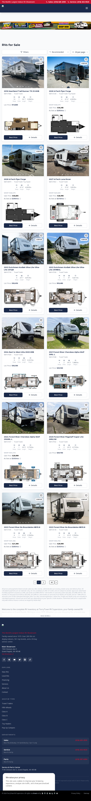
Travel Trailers (7, 703)
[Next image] (42, 72)
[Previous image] (3, 72)
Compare (39, 63)
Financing (5, 680)
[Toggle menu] (86, 8)
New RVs (5, 672)
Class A (4, 711)
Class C (4, 719)
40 (52, 582)
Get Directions (7, 654)
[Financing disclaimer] (65, 110)
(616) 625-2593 (81, 740)
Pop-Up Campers (8, 728)
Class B (5, 715)
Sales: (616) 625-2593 (57, 2)
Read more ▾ (45, 616)
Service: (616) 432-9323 (79, 2)
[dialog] (29, 785)
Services (5, 684)
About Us (5, 688)
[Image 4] (25, 86)
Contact (5, 692)
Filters (25, 52)
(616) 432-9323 (81, 750)
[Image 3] (23, 86)
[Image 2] (20, 86)
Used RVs (5, 676)
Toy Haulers (6, 724)
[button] (23, 124)
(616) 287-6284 (81, 759)
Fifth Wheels (6, 707)
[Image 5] (28, 86)
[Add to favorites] (41, 59)
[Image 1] (17, 86)
